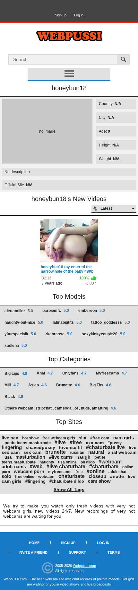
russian (77, 452)
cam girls (123, 437)
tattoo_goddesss (110, 322)
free (79, 472)
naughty (46, 462)
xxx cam (95, 442)
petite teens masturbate (27, 442)
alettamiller (18, 311)
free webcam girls (58, 438)
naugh (83, 457)
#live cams (61, 457)
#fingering (35, 481)
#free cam (99, 438)
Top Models (69, 296)
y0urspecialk (20, 334)
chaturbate (71, 476)
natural (96, 452)
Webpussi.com (84, 566)
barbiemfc (55, 310)
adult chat (117, 472)
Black (13, 396)
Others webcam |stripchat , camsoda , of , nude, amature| (60, 408)
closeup (97, 476)
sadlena (15, 345)
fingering (12, 447)
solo (6, 476)
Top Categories (69, 359)
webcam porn (29, 471)
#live (60, 442)
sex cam (32, 452)
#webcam (110, 461)
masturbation (30, 457)
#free (76, 442)
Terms (114, 552)
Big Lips (15, 373)
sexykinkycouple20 (103, 334)
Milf (11, 385)
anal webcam (122, 452)
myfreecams (60, 472)
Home (34, 543)
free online (24, 476)
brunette (55, 452)
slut (82, 438)
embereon (91, 310)
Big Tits (100, 385)
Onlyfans (74, 373)
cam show (99, 481)
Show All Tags (69, 489)
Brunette (68, 385)
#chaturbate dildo (66, 481)
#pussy (115, 442)
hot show (30, 438)
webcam (46, 476)
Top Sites (69, 421)
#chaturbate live (105, 447)
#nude (117, 476)
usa (8, 457)
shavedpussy (40, 447)
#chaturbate (103, 466)
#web (36, 466)
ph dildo (88, 462)
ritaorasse (59, 334)
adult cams (14, 466)
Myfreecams (111, 373)
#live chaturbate (66, 466)
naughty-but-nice (23, 322)
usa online (67, 462)
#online (96, 471)
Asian (37, 385)
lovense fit (70, 447)
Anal (45, 373)
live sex (10, 437)
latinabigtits (67, 322)
